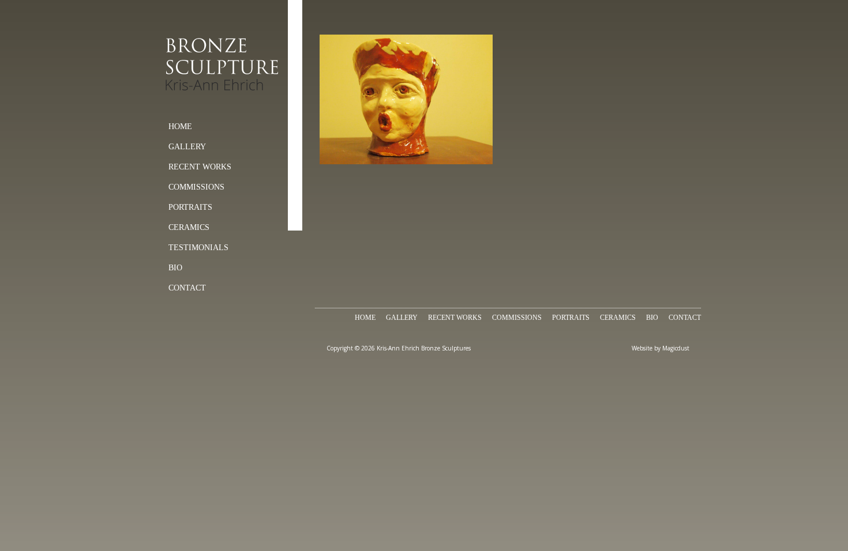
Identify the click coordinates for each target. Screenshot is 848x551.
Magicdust (675, 348)
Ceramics (188, 227)
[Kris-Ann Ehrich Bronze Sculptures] (225, 64)
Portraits (190, 207)
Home (180, 126)
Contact (187, 288)
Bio (175, 267)
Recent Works (199, 167)
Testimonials (198, 247)
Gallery (187, 146)
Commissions (196, 187)
